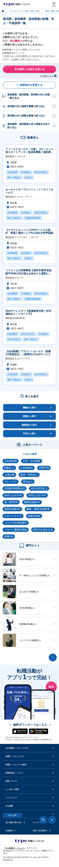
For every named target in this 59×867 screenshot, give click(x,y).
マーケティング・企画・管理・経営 (24, 11)
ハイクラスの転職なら (30, 640)
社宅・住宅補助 (31, 461)
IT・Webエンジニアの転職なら (34, 575)
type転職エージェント (3, 11)
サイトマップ (11, 797)
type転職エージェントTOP (17, 748)
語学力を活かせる (43, 529)
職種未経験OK (32, 502)
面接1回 (8, 536)
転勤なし (9, 467)
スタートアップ (13, 516)
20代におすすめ (13, 495)
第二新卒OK (11, 502)
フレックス (10, 481)
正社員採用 (10, 461)
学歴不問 (44, 467)
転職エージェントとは (15, 756)
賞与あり (28, 481)
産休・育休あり (29, 474)
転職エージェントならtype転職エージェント (16, 4)
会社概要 (9, 805)
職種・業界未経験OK (38, 509)
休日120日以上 (39, 488)
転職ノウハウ (11, 781)
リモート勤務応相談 (15, 529)
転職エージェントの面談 (16, 764)
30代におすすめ (37, 495)
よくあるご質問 (12, 789)
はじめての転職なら (29, 591)
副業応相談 (34, 516)
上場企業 (9, 474)
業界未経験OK (12, 509)
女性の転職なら (27, 559)
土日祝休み (26, 467)
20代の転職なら (27, 608)
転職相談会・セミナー (15, 772)
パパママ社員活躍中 (15, 522)
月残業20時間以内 (14, 488)
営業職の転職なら (28, 624)
